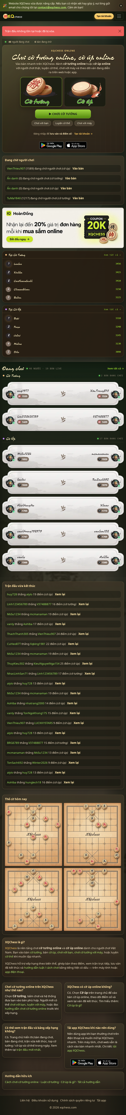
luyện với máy (36, 1004)
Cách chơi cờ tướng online (22, 1082)
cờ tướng (36, 952)
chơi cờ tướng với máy (88, 952)
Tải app (101, 1100)
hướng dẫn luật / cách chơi (41, 967)
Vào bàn (78, 168)
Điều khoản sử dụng (45, 1100)
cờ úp (52, 952)
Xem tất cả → (112, 255)
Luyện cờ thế (62, 123)
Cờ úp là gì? (74, 1005)
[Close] (120, 31)
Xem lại (60, 594)
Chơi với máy (84, 123)
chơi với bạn (65, 952)
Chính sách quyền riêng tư (77, 1100)
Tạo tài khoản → (83, 133)
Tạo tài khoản (104, 16)
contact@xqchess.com (52, 7)
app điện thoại (14, 972)
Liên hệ (25, 1100)
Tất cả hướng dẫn (89, 1082)
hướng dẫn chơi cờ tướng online (25, 1009)
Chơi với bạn (41, 123)
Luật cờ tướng (50, 1082)
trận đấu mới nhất (28, 1049)
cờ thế (9, 956)
